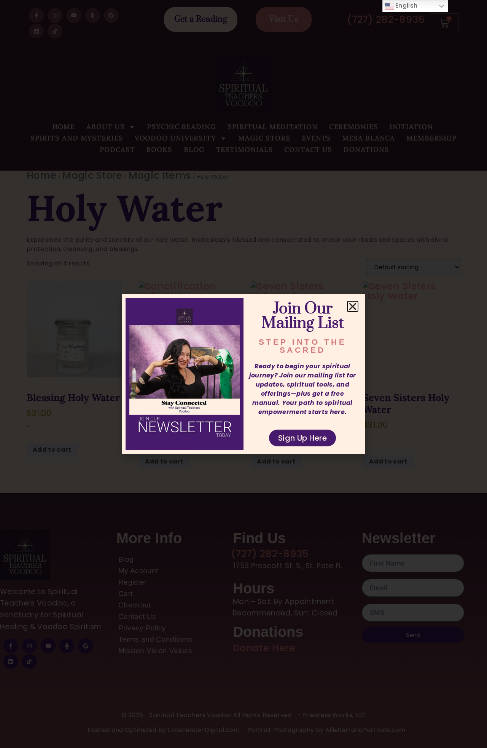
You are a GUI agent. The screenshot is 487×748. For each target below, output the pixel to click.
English (406, 5)
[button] (353, 307)
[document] (243, 374)
